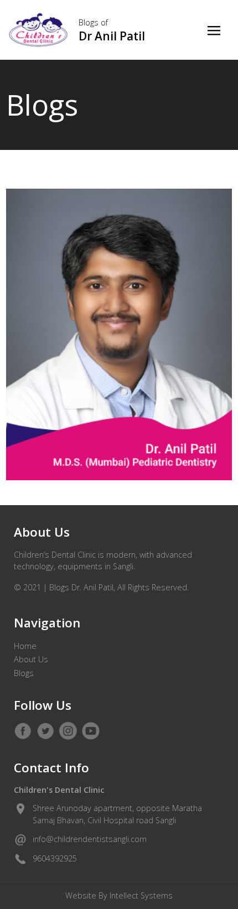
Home (25, 646)
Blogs (24, 673)
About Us (31, 659)
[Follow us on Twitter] (45, 731)
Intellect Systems (141, 895)
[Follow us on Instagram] (68, 731)
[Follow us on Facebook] (23, 731)
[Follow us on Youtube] (91, 731)
